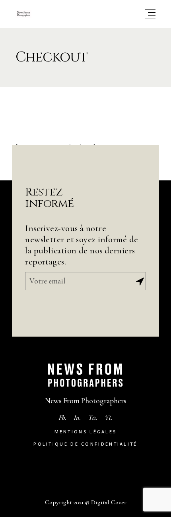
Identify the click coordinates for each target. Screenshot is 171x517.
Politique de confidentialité (85, 444)
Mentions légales (85, 432)
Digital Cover (108, 502)
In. (77, 417)
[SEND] (140, 281)
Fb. (63, 417)
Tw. (93, 417)
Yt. (109, 417)
